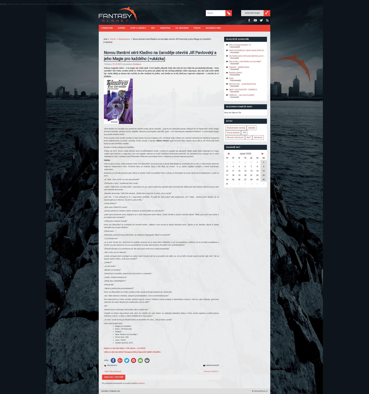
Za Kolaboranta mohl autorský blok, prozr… (247, 56)
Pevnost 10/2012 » (211, 371)
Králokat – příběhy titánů (239, 67)
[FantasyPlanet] (118, 24)
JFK (244, 132)
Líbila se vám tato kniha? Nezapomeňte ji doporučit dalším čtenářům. (132, 352)
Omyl (231, 78)
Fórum (197, 28)
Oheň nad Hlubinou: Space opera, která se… (247, 50)
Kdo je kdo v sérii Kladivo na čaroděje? (245, 61)
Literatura (107, 28)
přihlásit (141, 383)
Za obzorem (181, 28)
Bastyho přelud (235, 73)
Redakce (137, 64)
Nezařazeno (112, 365)
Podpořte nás (115, 391)
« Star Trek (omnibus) (112, 371)
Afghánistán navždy (236, 128)
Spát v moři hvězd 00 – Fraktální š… (243, 89)
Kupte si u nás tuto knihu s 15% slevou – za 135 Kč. (125, 348)
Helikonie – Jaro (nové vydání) (241, 95)
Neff (249, 137)
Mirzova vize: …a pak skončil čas (242, 84)
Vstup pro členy (252, 13)
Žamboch (258, 137)
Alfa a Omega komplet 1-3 (240, 45)
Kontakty (104, 391)
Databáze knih (213, 28)
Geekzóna (165, 28)
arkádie (251, 128)
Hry (153, 28)
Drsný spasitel (233, 132)
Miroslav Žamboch (235, 137)
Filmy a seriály (138, 28)
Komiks (121, 28)
